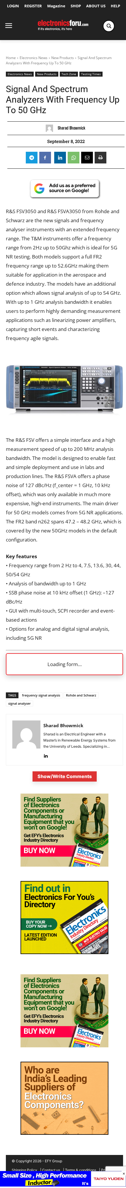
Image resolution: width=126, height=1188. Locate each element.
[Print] (100, 157)
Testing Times (91, 74)
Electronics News (33, 57)
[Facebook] (45, 157)
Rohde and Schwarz (81, 695)
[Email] (87, 157)
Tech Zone (69, 74)
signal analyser (19, 703)
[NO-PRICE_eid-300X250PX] (64, 865)
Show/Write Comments (65, 776)
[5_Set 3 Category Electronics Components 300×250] (64, 1133)
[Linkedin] (60, 157)
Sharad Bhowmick (71, 128)
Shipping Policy (24, 1170)
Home (11, 57)
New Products (62, 57)
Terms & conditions (80, 1170)
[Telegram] (32, 157)
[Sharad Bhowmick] (51, 128)
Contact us (51, 1170)
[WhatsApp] (73, 157)
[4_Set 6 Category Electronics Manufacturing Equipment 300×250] (64, 952)
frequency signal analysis (41, 695)
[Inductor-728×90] (63, 1184)
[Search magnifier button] (109, 26)
